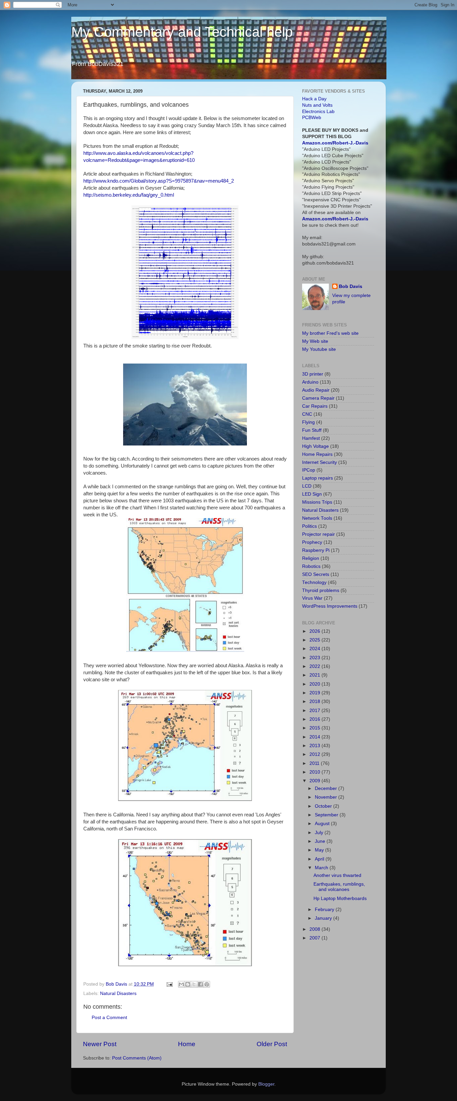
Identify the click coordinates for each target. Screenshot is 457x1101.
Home (186, 1043)
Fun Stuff (312, 430)
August (323, 823)
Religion (310, 558)
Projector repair (318, 534)
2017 (315, 710)
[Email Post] (169, 984)
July (320, 832)
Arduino (310, 382)
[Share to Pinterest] (206, 984)
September (327, 814)
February (325, 909)
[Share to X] (194, 984)
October (324, 806)
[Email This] (181, 984)
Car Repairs (315, 406)
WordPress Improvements (329, 606)
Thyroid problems (320, 590)
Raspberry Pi (316, 550)
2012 (315, 754)
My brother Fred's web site (330, 333)
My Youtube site (319, 349)
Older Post (272, 1043)
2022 (315, 666)
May (320, 850)
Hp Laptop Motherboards (340, 898)
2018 (315, 701)
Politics (309, 526)
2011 (315, 763)
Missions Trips (317, 502)
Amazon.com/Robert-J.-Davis (335, 142)
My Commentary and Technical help (182, 32)
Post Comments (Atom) (137, 1058)
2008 (315, 929)
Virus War (312, 598)
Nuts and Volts (317, 105)
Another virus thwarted (337, 875)
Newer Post (99, 1043)
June (321, 841)
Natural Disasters (118, 993)
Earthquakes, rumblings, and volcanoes (339, 887)
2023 (315, 657)
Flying (308, 422)
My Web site (315, 341)
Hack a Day (314, 98)
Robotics (311, 566)
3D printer (312, 374)
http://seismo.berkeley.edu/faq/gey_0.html (128, 195)
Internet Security (319, 462)
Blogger (266, 1084)
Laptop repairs (317, 478)
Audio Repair (316, 390)
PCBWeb (311, 117)
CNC (307, 414)
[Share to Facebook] (200, 984)
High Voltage (315, 446)
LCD (306, 486)
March (322, 867)
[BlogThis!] (187, 984)
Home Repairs (317, 454)
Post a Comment (109, 1017)
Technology (314, 582)
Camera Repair (318, 398)
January (324, 918)
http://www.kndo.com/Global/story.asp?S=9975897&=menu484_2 (158, 181)
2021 (315, 675)
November (326, 797)
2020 (315, 684)
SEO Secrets (315, 574)
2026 (315, 631)
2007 (315, 937)
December (326, 788)
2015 (315, 727)
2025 (315, 639)
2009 (315, 780)
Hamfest (311, 438)
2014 (315, 736)
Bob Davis (350, 286)
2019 (315, 692)
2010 (315, 772)
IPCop (308, 470)
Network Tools (317, 518)
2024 (315, 648)
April (320, 859)
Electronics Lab (318, 111)
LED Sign (312, 494)
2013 (315, 745)
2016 (315, 719)
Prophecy (312, 542)
